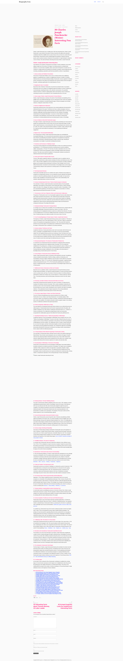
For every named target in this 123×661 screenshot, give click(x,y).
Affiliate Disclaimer (78, 27)
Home (95, 1)
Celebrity (76, 68)
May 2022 (76, 115)
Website (34, 638)
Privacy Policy (77, 31)
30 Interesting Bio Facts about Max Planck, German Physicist (81, 46)
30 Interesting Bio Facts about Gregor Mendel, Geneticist (82, 52)
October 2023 (77, 111)
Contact (99, 1)
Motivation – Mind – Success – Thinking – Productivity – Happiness (46, 461)
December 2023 (77, 107)
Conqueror (76, 70)
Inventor (76, 74)
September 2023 (77, 113)
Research (76, 84)
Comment (35, 616)
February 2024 (77, 103)
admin (63, 25)
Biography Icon (25, 2)
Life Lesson (77, 78)
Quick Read (77, 82)
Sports (76, 86)
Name (34, 630)
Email (34, 634)
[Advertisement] (61, 14)
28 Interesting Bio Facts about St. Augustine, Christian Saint (82, 49)
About (76, 25)
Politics (76, 80)
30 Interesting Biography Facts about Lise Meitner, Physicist (81, 43)
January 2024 (77, 105)
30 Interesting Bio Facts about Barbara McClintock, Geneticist (81, 40)
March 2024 (77, 101)
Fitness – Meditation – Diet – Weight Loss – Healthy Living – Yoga (57, 528)
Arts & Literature (77, 66)
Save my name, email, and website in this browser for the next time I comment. (45, 643)
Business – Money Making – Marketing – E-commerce (55, 485)
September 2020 (77, 117)
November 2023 (77, 109)
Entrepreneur (77, 72)
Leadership (77, 76)
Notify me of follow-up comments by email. (40, 647)
